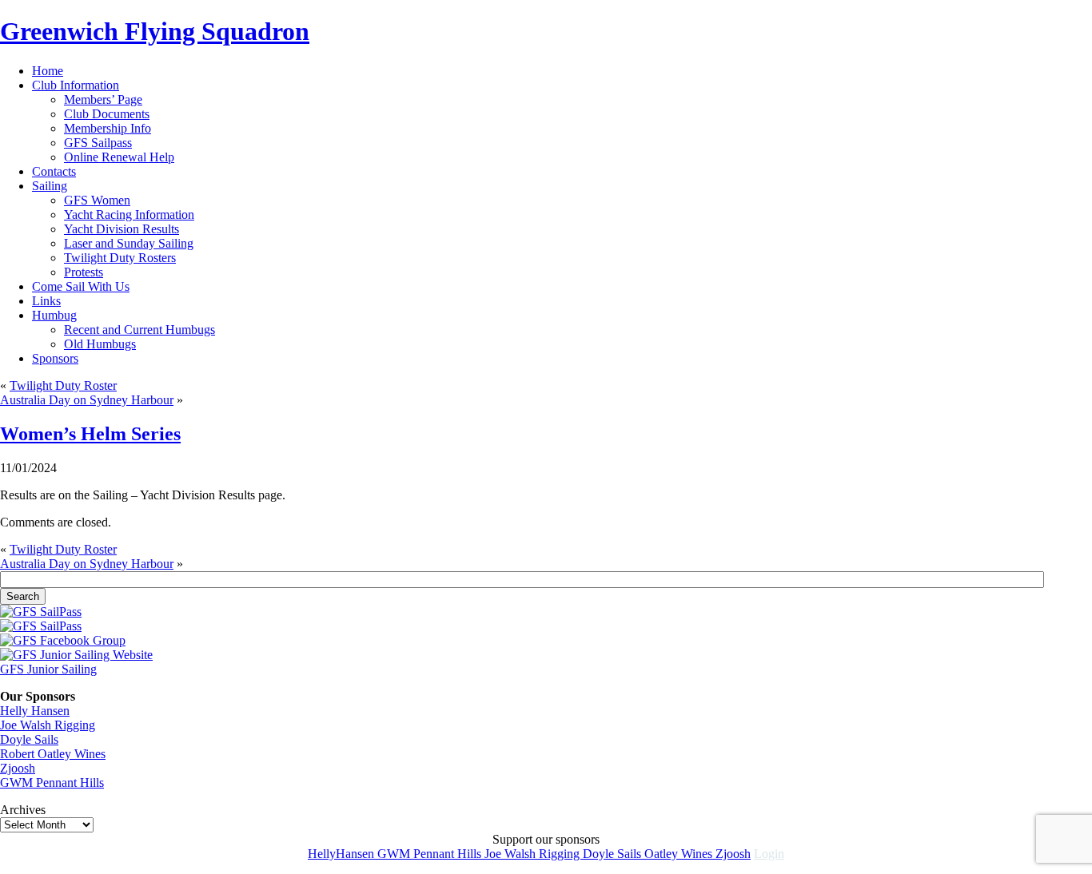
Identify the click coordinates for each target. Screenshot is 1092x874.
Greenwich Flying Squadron (154, 31)
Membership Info (107, 128)
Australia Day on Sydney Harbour (86, 400)
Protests (83, 272)
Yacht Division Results (121, 229)
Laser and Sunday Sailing (128, 243)
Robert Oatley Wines (53, 754)
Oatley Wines (679, 853)
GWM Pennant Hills (52, 782)
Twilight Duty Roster (63, 385)
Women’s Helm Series (90, 433)
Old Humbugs (100, 344)
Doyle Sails (29, 739)
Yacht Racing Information (129, 214)
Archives (23, 809)
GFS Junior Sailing (48, 669)
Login (769, 853)
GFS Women (97, 200)
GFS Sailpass (98, 142)
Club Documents (106, 114)
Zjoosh (17, 768)
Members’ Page (103, 99)
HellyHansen (342, 853)
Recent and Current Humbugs (139, 329)
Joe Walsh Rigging (47, 725)
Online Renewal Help (119, 157)
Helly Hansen (35, 710)
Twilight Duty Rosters (120, 257)
